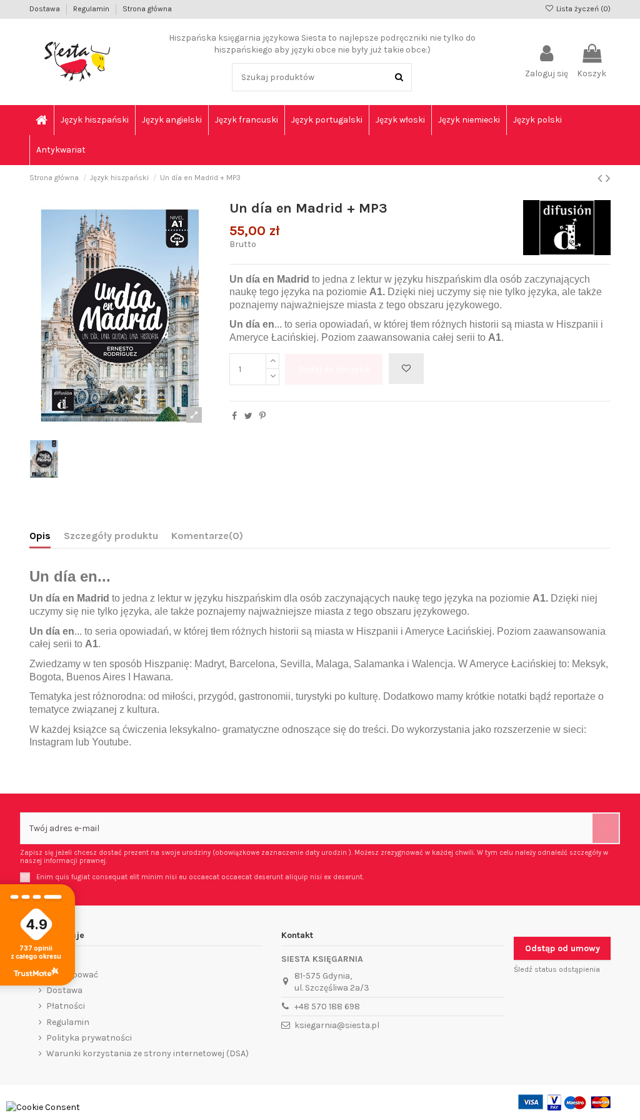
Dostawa (45, 8)
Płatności (65, 1006)
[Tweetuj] (248, 416)
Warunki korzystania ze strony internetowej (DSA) (147, 1053)
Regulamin (92, 8)
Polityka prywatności (89, 1037)
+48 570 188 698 (327, 1006)
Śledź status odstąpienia (557, 969)
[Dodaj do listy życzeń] (406, 368)
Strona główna (147, 8)
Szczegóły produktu (111, 536)
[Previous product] (602, 178)
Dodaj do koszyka (333, 369)
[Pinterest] (262, 416)
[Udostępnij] (234, 416)
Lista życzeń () (582, 8)
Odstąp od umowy (562, 948)
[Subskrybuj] (605, 828)
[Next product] (608, 178)
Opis (40, 536)
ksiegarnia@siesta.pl (336, 1025)
